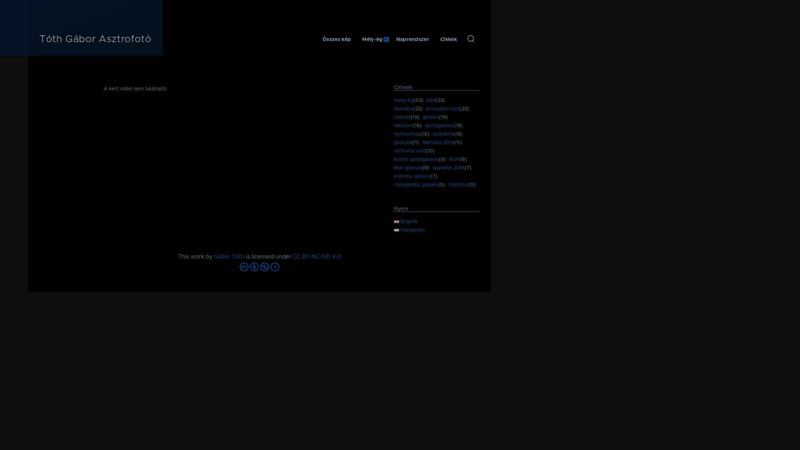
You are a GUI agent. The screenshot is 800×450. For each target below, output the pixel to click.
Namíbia (403, 108)
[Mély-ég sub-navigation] (389, 39)
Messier (403, 125)
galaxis (430, 117)
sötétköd (443, 134)
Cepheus (458, 184)
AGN (454, 159)
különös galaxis (412, 176)
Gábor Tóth (229, 257)
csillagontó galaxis (416, 184)
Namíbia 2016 (448, 167)
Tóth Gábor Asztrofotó (95, 39)
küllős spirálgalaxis (416, 159)
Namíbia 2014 (438, 142)
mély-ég (404, 100)
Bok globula (408, 167)
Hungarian (412, 230)
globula (403, 142)
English (408, 221)
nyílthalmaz (407, 134)
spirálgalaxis (439, 125)
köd (431, 100)
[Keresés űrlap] (470, 39)
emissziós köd (443, 108)
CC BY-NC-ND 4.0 (317, 257)
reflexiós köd (410, 150)
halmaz (402, 117)
